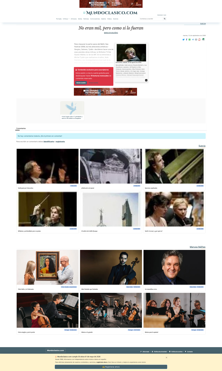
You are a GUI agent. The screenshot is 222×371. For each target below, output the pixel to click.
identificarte (49, 141)
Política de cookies (177, 351)
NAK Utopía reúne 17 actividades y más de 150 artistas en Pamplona (72, 117)
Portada (58, 19)
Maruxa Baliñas (111, 33)
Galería (103, 19)
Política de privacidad (160, 351)
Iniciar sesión (81, 83)
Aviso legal (145, 351)
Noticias (86, 19)
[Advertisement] (7, 49)
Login (165, 15)
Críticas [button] (65, 19)
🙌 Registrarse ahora (111, 367)
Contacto (190, 351)
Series (80, 19)
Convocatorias (95, 19)
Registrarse (160, 15)
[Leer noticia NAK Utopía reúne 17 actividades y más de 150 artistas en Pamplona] (72, 108)
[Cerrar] (166, 358)
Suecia (203, 24)
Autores (115, 19)
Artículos (74, 19)
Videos (109, 19)
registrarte (60, 141)
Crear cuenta (93, 83)
